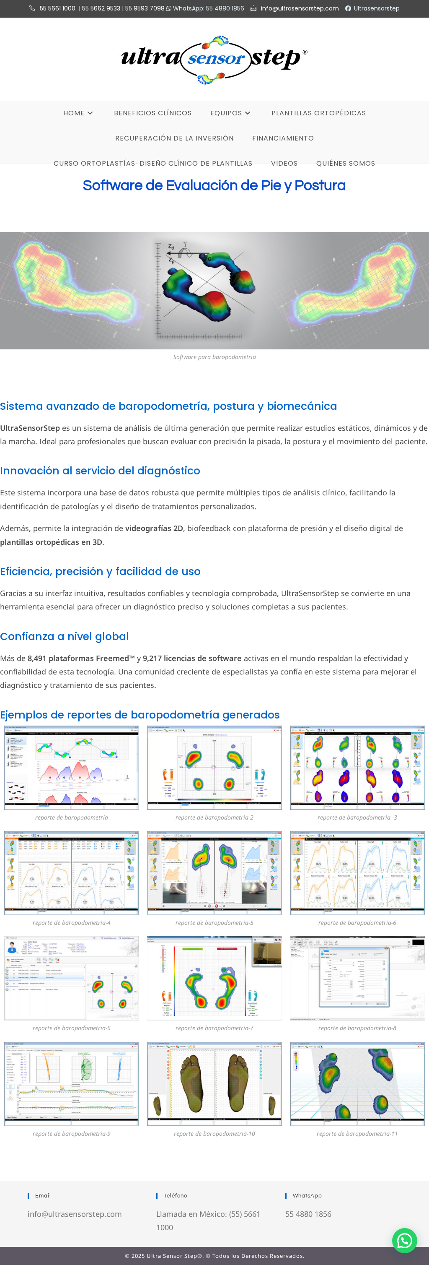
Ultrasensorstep (377, 8)
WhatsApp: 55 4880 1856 (207, 8)
